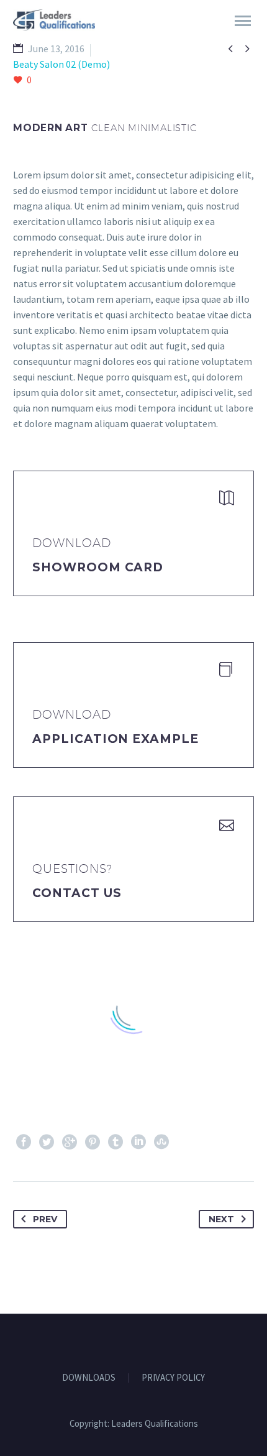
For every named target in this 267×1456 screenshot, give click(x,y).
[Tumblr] (115, 1142)
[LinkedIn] (138, 1142)
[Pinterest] (92, 1142)
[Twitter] (46, 1142)
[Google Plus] (69, 1142)
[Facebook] (23, 1142)
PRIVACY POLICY (173, 1378)
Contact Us (77, 893)
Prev (45, 1219)
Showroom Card (97, 567)
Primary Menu (243, 21)
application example (115, 739)
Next (221, 1219)
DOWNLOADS (88, 1378)
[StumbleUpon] (161, 1142)
